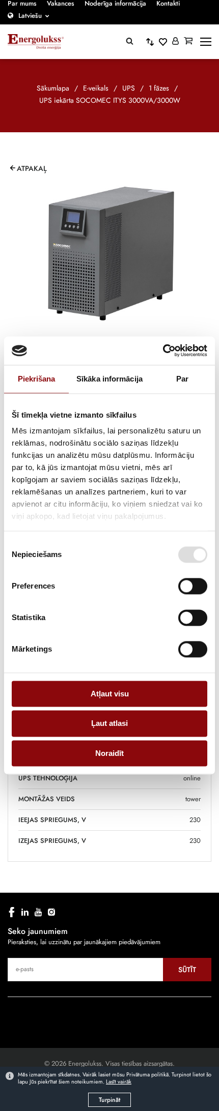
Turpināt (109, 1099)
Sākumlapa (53, 88)
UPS (128, 88)
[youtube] (38, 912)
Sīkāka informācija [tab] (109, 378)
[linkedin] (25, 912)
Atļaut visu (110, 693)
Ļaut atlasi (109, 723)
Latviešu (30, 15)
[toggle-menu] (205, 42)
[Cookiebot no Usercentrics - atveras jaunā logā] (162, 350)
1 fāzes (159, 88)
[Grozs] (188, 42)
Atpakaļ (32, 168)
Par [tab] (182, 378)
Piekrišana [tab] (37, 378)
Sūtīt (187, 969)
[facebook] (12, 912)
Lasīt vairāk (118, 1081)
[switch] (192, 586)
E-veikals (95, 88)
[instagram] (51, 912)
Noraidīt (109, 753)
